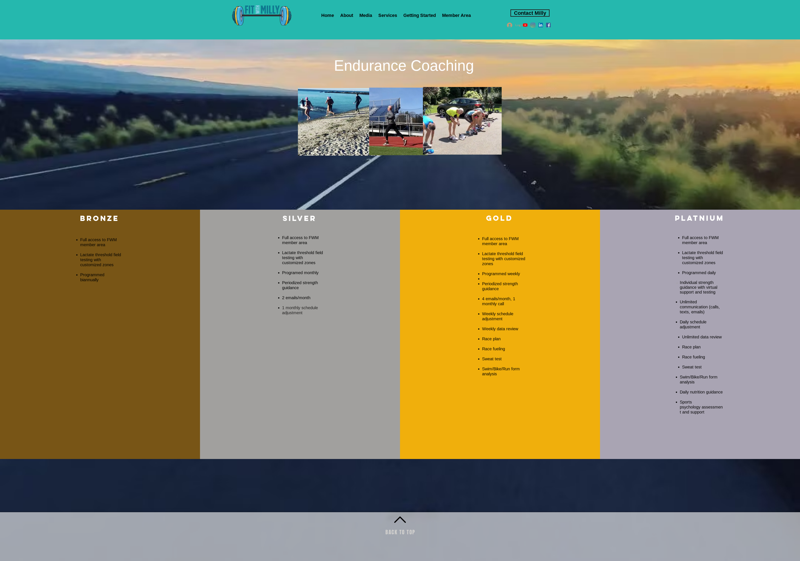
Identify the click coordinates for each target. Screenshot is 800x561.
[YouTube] (525, 25)
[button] (365, 15)
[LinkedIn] (540, 25)
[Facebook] (548, 25)
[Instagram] (533, 25)
